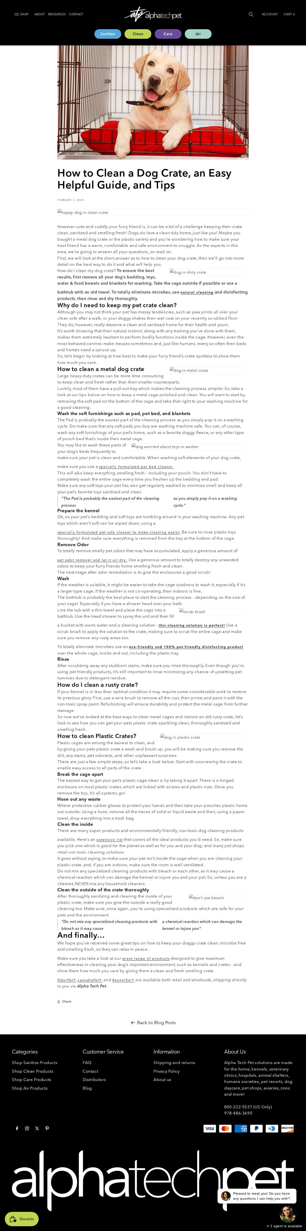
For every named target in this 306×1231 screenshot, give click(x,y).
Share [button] (66, 1001)
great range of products (146, 958)
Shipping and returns (174, 1062)
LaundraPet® (90, 980)
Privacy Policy (166, 1070)
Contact (76, 14)
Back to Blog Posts (156, 1022)
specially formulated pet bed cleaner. (136, 467)
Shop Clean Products (32, 1070)
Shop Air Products (30, 1087)
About (39, 14)
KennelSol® (123, 980)
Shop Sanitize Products (34, 1062)
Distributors (94, 1079)
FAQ (87, 1062)
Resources (57, 14)
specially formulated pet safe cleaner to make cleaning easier (118, 532)
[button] (251, 14)
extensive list (110, 839)
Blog (87, 1087)
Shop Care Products (31, 1079)
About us (162, 1079)
